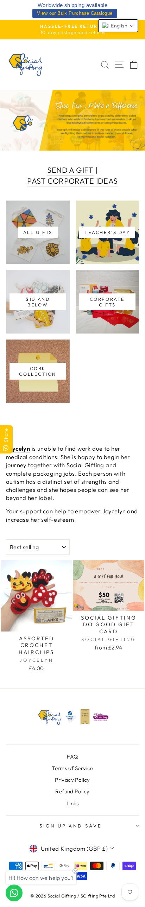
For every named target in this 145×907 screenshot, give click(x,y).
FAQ (72, 756)
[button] (118, 26)
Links (72, 803)
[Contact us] (14, 892)
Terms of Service (72, 768)
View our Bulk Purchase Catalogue (74, 13)
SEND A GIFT (70, 170)
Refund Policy (72, 791)
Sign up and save (70, 826)
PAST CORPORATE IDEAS (72, 181)
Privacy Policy (72, 779)
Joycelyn (18, 448)
